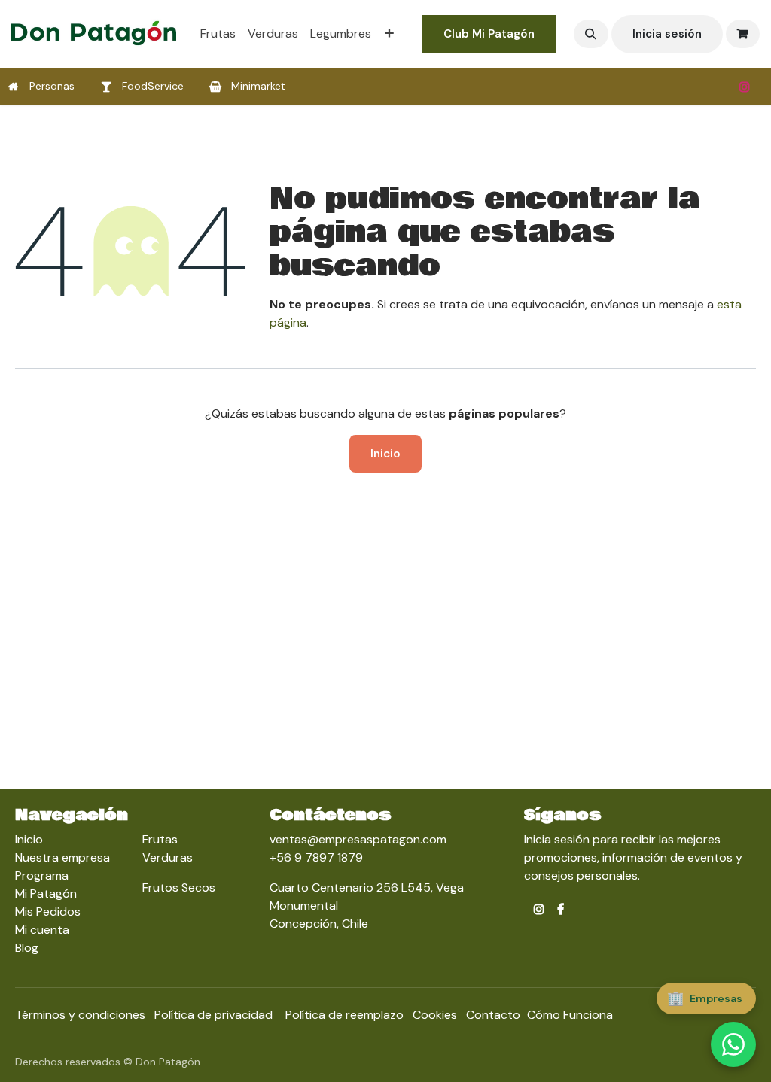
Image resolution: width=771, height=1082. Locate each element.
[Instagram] (745, 86)
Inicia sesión (667, 33)
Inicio (385, 453)
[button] (591, 34)
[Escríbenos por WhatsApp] (733, 1044)
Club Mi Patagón (489, 33)
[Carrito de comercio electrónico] (743, 34)
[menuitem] (218, 34)
